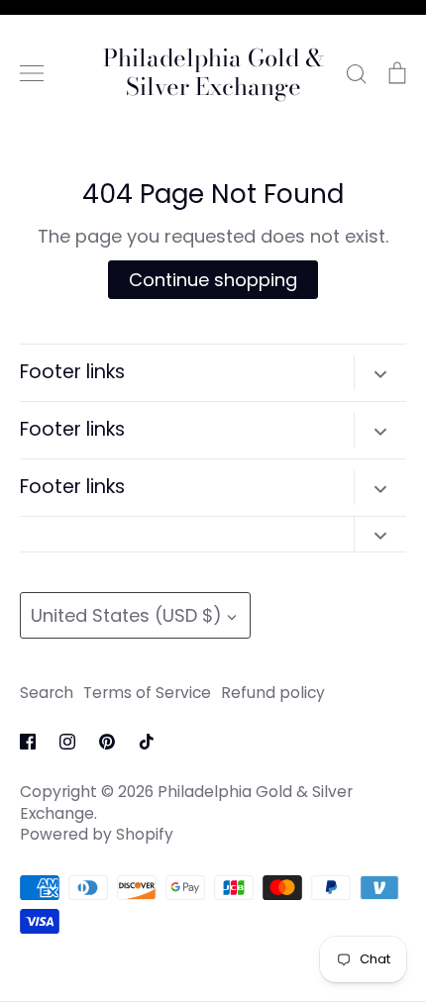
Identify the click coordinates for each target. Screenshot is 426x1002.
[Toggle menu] (31, 73)
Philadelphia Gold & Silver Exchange (213, 73)
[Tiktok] (146, 741)
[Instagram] (67, 741)
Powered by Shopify (96, 834)
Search (46, 692)
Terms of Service (147, 692)
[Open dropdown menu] (380, 372)
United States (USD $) (126, 615)
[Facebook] (28, 741)
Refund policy (273, 692)
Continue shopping (213, 279)
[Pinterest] (107, 741)
